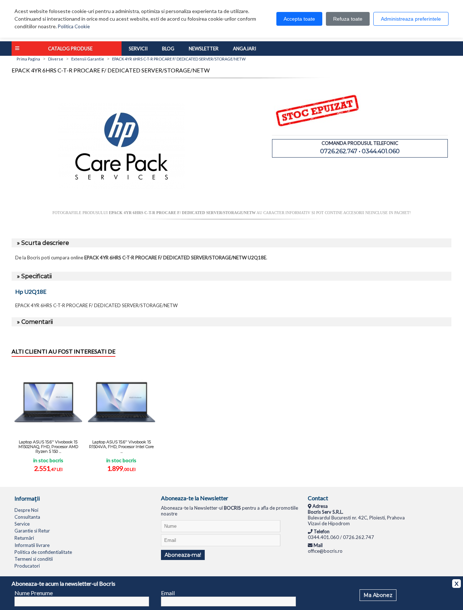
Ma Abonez (378, 595)
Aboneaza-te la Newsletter (194, 497)
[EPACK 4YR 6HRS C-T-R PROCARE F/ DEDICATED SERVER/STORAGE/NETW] (121, 207)
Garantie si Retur (32, 531)
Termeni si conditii (33, 559)
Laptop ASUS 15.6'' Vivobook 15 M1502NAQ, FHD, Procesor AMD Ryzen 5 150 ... (48, 446)
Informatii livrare (32, 545)
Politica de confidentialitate (43, 552)
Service (22, 524)
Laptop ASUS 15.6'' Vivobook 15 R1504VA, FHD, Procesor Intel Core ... (121, 446)
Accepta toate (299, 19)
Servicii (138, 48)
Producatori (27, 566)
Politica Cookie (74, 26)
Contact (318, 497)
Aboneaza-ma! (183, 555)
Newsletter (203, 48)
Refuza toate (347, 19)
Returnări (24, 538)
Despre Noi (26, 510)
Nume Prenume (33, 592)
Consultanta (27, 517)
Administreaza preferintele (411, 19)
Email (168, 592)
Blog (168, 48)
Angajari (244, 48)
